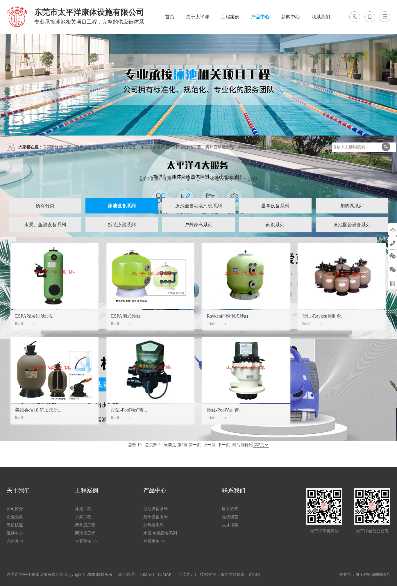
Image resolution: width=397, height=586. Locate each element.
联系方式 (230, 509)
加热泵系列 (352, 205)
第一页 (195, 445)
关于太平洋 (197, 16)
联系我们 (321, 16)
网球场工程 (85, 533)
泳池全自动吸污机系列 (198, 205)
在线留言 (230, 517)
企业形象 (15, 517)
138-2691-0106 (392, 242)
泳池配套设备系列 (352, 224)
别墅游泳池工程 (187, 147)
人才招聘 (230, 525)
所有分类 (45, 205)
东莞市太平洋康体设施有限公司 (35, 574)
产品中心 (260, 16)
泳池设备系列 (224, 178)
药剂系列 (275, 224)
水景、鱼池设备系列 (45, 224)
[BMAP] (147, 574)
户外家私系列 (198, 224)
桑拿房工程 (85, 525)
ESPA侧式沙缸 (126, 316)
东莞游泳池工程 (57, 147)
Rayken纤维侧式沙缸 (228, 316)
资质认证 (15, 525)
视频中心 (15, 533)
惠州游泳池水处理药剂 (303, 147)
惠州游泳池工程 (89, 147)
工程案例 (230, 16)
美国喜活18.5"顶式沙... (38, 409)
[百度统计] (186, 574)
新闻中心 (290, 16)
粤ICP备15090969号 (372, 574)
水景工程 (83, 517)
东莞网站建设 (232, 574)
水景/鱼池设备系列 (160, 533)
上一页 (209, 445)
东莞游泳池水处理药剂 (258, 147)
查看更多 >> (86, 541)
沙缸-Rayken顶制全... (323, 316)
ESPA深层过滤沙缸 (34, 316)
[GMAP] (165, 574)
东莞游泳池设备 (122, 147)
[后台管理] (126, 574)
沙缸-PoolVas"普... (129, 409)
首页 (169, 16)
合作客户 (15, 541)
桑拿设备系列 (275, 205)
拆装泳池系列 (122, 224)
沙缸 (253, 178)
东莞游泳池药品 (154, 147)
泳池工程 (83, 509)
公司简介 (15, 509)
